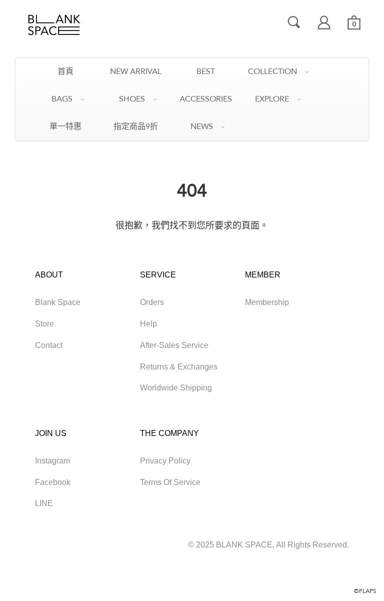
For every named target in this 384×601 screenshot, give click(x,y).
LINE (44, 503)
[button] (354, 23)
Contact (48, 345)
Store (44, 324)
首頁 (66, 71)
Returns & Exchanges (179, 366)
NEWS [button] (201, 126)
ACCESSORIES (206, 99)
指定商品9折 (136, 126)
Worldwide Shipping (176, 388)
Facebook (52, 482)
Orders (152, 302)
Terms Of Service (170, 482)
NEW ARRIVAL (136, 71)
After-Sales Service (174, 345)
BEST (205, 71)
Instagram (52, 460)
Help (148, 324)
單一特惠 (66, 126)
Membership (267, 302)
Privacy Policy (165, 460)
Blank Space (57, 302)
